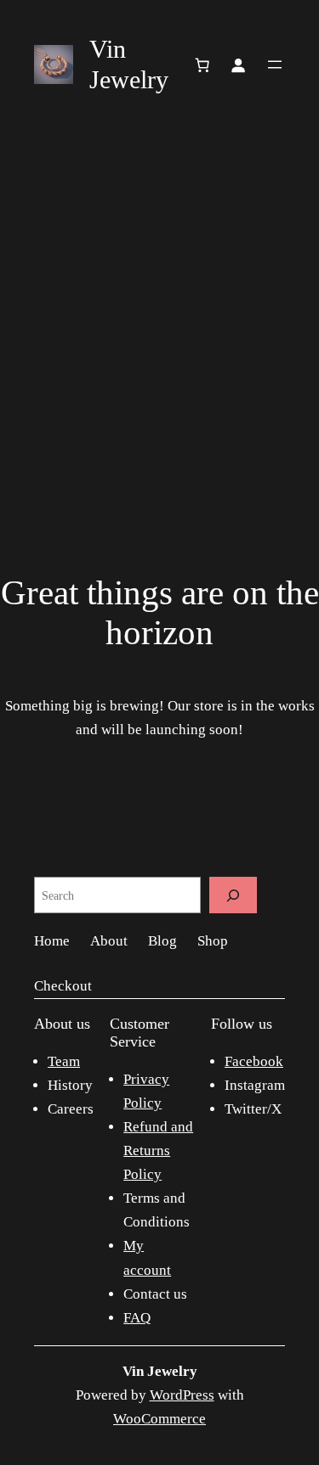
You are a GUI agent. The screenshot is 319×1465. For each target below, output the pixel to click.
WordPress (182, 1395)
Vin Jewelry (159, 1371)
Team (64, 1061)
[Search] (233, 895)
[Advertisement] (159, 305)
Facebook (254, 1061)
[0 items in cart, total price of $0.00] (202, 64)
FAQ (137, 1318)
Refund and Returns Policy (158, 1150)
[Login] (238, 64)
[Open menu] (275, 64)
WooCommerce (159, 1419)
